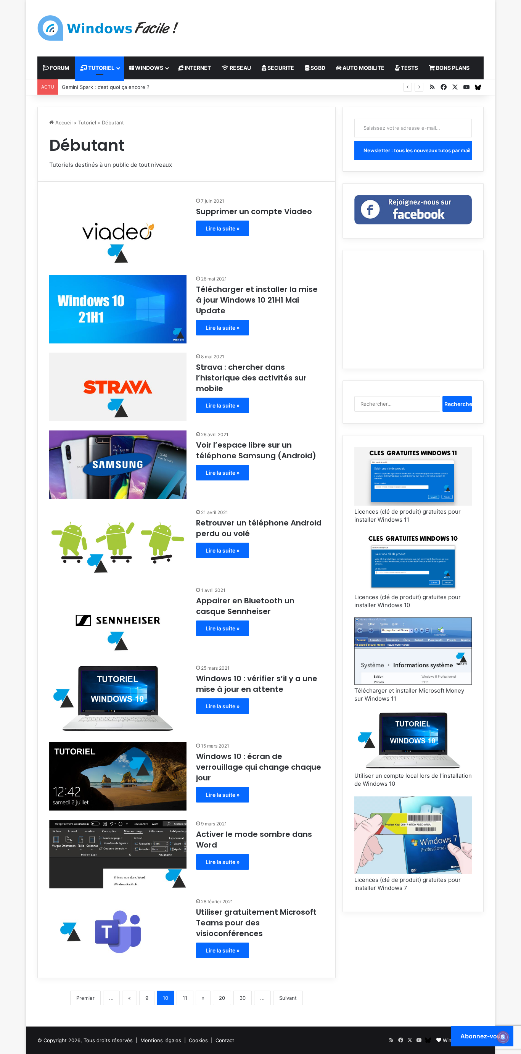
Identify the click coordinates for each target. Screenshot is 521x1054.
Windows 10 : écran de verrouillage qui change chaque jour (258, 767)
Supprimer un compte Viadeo (254, 211)
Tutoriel (87, 122)
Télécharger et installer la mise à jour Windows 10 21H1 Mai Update (257, 300)
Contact (224, 1040)
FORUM (59, 67)
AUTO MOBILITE (362, 67)
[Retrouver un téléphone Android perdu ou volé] (118, 542)
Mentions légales (160, 1040)
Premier (85, 998)
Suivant (288, 998)
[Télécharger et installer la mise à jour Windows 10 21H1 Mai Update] (118, 309)
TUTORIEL (100, 67)
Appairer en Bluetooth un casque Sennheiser (245, 606)
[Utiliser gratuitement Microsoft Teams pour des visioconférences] (118, 932)
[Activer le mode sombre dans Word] (118, 854)
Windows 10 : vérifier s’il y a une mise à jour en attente (256, 684)
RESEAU (239, 67)
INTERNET (197, 67)
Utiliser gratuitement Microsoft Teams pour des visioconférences (256, 923)
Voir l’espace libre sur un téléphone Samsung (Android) (256, 450)
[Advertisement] (337, 25)
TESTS (409, 67)
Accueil (63, 122)
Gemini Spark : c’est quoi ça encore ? (106, 87)
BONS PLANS (452, 67)
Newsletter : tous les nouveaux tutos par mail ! (417, 150)
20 (222, 998)
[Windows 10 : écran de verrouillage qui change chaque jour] (118, 776)
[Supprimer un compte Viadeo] (118, 231)
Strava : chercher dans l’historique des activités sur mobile (251, 378)
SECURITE (280, 67)
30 (243, 998)
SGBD (317, 67)
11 (185, 998)
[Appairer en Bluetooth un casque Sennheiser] (118, 620)
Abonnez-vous (482, 1036)
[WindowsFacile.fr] (107, 28)
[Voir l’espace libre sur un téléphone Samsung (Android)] (118, 464)
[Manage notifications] (503, 1037)
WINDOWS (148, 67)
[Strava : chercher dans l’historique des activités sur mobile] (118, 387)
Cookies (198, 1040)
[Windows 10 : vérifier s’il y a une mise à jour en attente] (118, 698)
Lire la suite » (223, 228)
